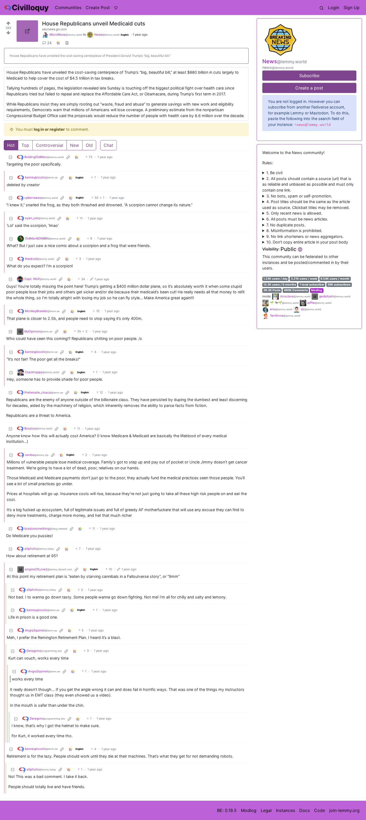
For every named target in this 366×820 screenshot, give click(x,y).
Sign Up (351, 7)
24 (49, 42)
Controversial (49, 145)
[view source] (67, 43)
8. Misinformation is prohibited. (294, 230)
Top (25, 145)
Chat (108, 145)
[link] (58, 43)
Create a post (309, 88)
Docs (304, 810)
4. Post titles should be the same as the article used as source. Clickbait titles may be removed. (306, 204)
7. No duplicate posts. (285, 225)
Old (89, 145)
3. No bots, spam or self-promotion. (299, 196)
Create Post (98, 7)
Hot (11, 145)
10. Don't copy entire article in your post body (307, 242)
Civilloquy (30, 7)
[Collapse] (10, 157)
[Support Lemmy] (116, 7)
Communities (68, 7)
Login (333, 7)
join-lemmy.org (344, 810)
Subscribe (309, 75)
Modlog (316, 290)
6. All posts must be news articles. (297, 219)
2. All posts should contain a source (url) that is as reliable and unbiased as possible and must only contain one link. (308, 184)
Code (319, 810)
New (74, 145)
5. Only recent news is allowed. (294, 213)
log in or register (49, 129)
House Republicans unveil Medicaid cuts (93, 23)
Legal (266, 810)
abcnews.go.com (54, 29)
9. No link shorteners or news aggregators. (305, 236)
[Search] (321, 7)
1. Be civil (274, 172)
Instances (285, 810)
